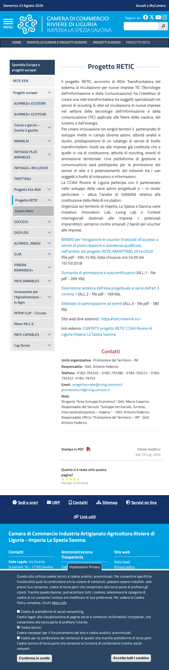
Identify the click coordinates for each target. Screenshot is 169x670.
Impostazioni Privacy (84, 566)
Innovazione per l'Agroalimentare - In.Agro (27, 297)
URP (56, 502)
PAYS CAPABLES (26, 334)
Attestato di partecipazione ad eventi (91, 303)
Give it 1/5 (63, 479)
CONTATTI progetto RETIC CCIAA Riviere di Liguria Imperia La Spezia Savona (106, 331)
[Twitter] (151, 17)
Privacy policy (124, 566)
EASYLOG (21, 232)
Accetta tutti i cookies (131, 658)
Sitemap (109, 502)
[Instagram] (164, 17)
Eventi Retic (24, 211)
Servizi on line (144, 502)
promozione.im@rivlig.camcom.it (85, 389)
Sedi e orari (28, 502)
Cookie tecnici (31, 627)
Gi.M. (18, 254)
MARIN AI (21, 141)
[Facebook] (145, 17)
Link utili (88, 516)
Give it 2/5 (67, 479)
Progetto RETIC (26, 200)
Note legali (122, 561)
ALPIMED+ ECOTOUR (30, 114)
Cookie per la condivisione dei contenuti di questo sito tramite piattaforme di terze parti (86, 638)
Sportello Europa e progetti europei (57, 42)
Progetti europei (107, 42)
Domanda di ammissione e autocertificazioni (98, 273)
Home (16, 42)
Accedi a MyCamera (151, 5)
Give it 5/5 (78, 479)
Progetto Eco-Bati (27, 189)
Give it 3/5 (71, 479)
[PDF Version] (89, 449)
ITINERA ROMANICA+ (23, 267)
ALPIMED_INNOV (27, 243)
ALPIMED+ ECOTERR (30, 103)
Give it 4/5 (74, 479)
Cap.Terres (22, 345)
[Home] (65, 24)
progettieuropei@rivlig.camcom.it (98, 384)
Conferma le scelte (34, 658)
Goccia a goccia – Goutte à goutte (27, 127)
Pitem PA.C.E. (24, 323)
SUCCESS (21, 221)
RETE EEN (20, 80)
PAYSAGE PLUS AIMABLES (25, 154)
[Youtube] (158, 17)
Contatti (80, 502)
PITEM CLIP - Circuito (30, 313)
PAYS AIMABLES (26, 281)
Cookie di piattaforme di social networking (52, 611)
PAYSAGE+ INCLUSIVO (31, 167)
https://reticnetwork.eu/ (121, 319)
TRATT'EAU (22, 178)
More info (59, 602)
